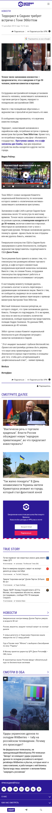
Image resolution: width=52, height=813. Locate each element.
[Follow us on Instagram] (21, 789)
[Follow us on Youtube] (15, 789)
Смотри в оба (14, 672)
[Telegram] (26, 810)
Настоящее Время (14, 169)
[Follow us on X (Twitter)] (9, 789)
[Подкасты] (39, 789)
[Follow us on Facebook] (4, 789)
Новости (6, 11)
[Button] (17, 31)
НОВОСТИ (10, 613)
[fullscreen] (47, 186)
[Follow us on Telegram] (27, 789)
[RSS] (33, 789)
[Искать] (41, 810)
